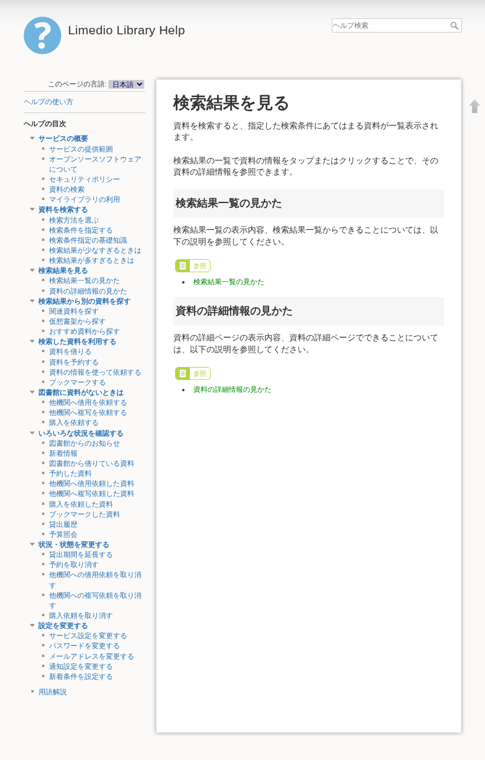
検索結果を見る (63, 270)
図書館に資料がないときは (81, 392)
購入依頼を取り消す (81, 615)
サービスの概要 (63, 138)
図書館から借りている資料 (91, 463)
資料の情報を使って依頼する (95, 372)
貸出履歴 (63, 524)
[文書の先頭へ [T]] (474, 105)
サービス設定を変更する (88, 636)
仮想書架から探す (77, 321)
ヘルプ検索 (455, 25)
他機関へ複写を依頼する (88, 412)
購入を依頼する (74, 422)
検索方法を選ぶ (74, 220)
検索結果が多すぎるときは (91, 260)
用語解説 (52, 692)
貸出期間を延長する (81, 554)
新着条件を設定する (81, 676)
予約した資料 (70, 473)
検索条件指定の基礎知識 (88, 240)
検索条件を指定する (81, 230)
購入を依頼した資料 (81, 504)
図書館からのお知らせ (84, 443)
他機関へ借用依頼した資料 (91, 483)
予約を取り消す (74, 565)
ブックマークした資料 (84, 514)
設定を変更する (63, 625)
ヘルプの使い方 (48, 102)
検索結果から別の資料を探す (84, 301)
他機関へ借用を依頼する (88, 402)
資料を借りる (70, 351)
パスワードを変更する (84, 646)
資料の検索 (67, 189)
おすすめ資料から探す (84, 331)
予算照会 (63, 534)
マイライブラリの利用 (84, 199)
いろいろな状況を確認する (81, 433)
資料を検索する (63, 209)
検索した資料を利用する (77, 341)
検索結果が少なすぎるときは (95, 250)
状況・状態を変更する (73, 544)
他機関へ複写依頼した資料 (91, 494)
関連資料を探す (74, 311)
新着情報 (63, 453)
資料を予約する (74, 362)
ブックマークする (77, 382)
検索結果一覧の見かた (84, 280)
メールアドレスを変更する (91, 656)
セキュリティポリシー (84, 179)
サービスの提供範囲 (81, 149)
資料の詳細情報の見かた (88, 291)
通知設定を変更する (81, 666)
